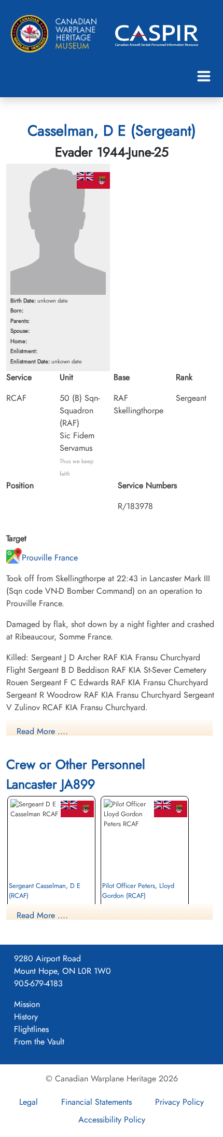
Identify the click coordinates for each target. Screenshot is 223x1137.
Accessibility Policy (111, 1120)
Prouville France (50, 558)
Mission (27, 1004)
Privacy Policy (179, 1102)
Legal (28, 1102)
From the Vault (39, 1042)
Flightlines (31, 1029)
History (26, 1017)
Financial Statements (96, 1102)
